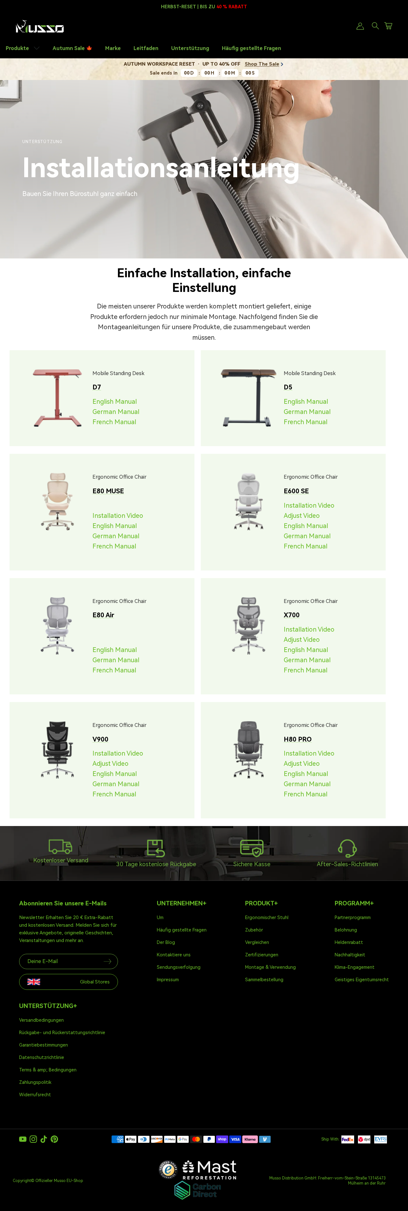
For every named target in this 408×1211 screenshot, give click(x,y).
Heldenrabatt (349, 942)
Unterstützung (190, 48)
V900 (100, 739)
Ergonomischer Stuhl (266, 917)
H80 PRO (298, 739)
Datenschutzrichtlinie (41, 1057)
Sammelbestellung (264, 979)
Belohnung (346, 929)
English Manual (114, 401)
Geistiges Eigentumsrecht (362, 979)
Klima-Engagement (355, 967)
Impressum (168, 979)
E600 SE (296, 491)
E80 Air (103, 615)
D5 (288, 387)
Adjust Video (302, 515)
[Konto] (359, 26)
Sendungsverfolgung (178, 967)
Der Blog (166, 942)
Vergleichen (257, 942)
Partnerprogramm (353, 917)
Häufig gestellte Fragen (251, 48)
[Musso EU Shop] (40, 26)
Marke (113, 48)
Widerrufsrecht (35, 1094)
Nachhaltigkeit (350, 954)
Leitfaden (146, 48)
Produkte (18, 48)
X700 (292, 615)
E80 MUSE (108, 491)
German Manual (115, 412)
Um (160, 917)
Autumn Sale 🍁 (72, 48)
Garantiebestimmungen (43, 1045)
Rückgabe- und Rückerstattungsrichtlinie (62, 1032)
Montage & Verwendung (270, 967)
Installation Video (117, 515)
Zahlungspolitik (35, 1082)
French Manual (114, 422)
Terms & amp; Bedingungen (47, 1069)
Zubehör (254, 929)
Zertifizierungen (261, 954)
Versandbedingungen (41, 1020)
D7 (96, 387)
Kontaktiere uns (174, 954)
